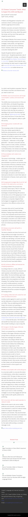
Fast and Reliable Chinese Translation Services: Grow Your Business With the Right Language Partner (13, 477)
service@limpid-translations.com (13, 502)
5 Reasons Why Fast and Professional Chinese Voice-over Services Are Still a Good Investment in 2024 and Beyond (13, 458)
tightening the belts (15, 114)
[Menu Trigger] (25, 5)
